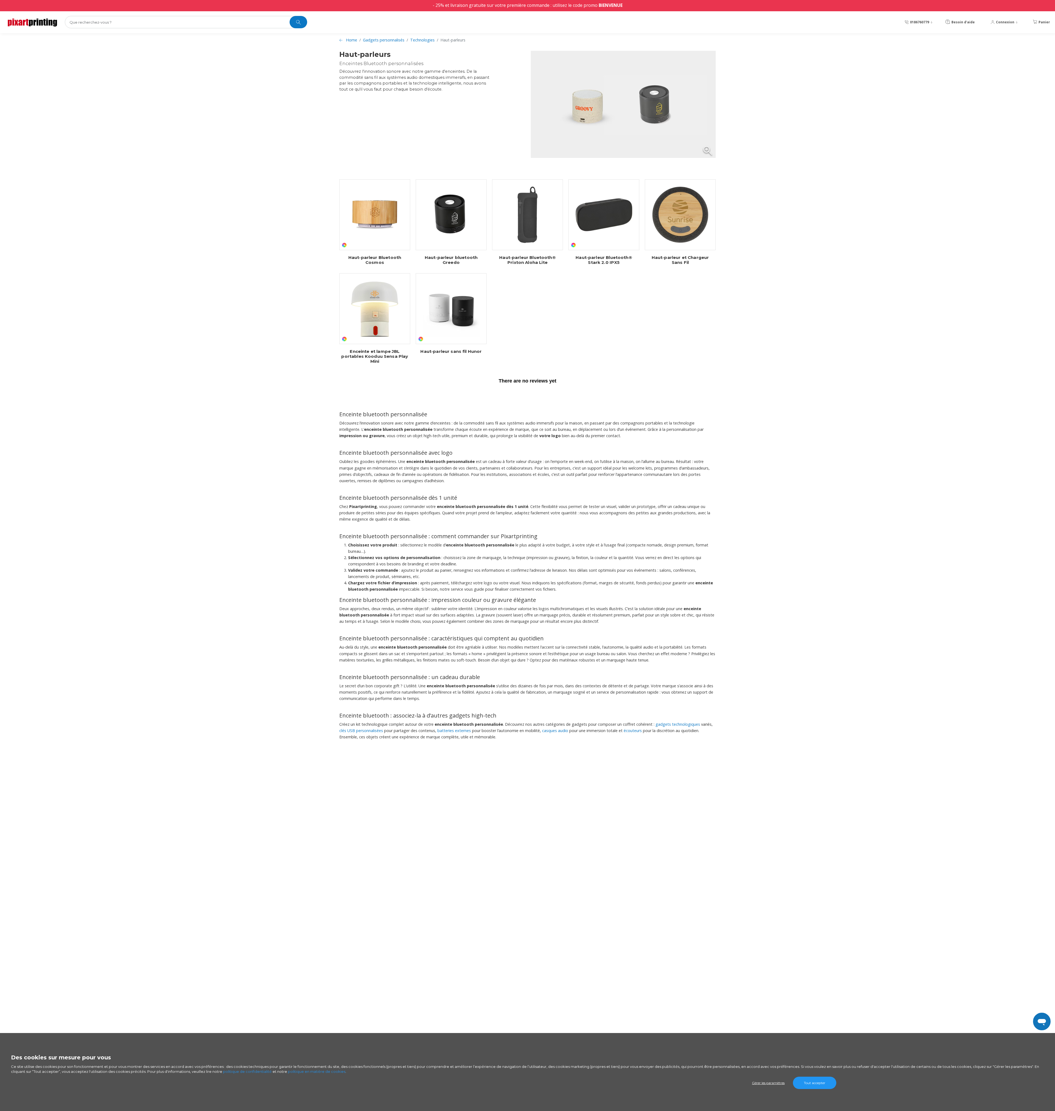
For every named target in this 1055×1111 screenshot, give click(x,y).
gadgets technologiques (678, 724)
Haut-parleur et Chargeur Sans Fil (680, 260)
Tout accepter (814, 1083)
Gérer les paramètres (768, 1083)
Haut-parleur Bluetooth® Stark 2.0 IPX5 (604, 260)
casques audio (555, 730)
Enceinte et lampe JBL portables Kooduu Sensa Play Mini (374, 356)
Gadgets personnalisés (383, 40)
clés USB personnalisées (361, 730)
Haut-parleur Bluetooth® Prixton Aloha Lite (527, 260)
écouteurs (633, 730)
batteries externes (454, 730)
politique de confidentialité (247, 1071)
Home (351, 40)
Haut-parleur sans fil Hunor (451, 351)
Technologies (422, 40)
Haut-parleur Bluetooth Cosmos (374, 260)
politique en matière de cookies (316, 1071)
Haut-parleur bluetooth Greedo (451, 260)
